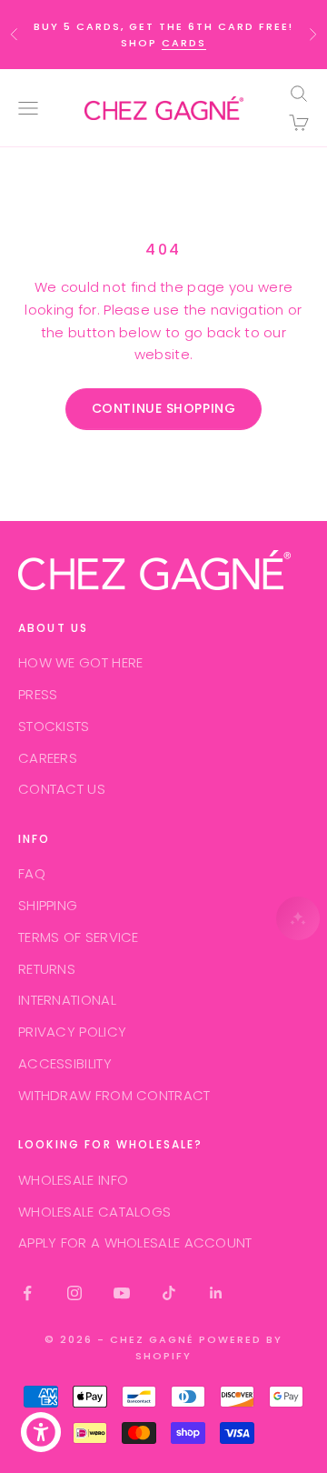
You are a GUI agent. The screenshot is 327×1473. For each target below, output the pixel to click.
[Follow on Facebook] (27, 1293)
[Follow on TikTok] (169, 1293)
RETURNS (46, 968)
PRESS (38, 694)
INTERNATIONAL (67, 999)
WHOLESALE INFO (73, 1179)
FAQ (31, 873)
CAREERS (47, 757)
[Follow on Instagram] (74, 1293)
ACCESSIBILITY (65, 1063)
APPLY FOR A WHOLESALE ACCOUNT (135, 1242)
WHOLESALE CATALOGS (94, 1211)
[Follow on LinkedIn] (216, 1293)
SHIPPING (47, 905)
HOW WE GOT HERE (81, 662)
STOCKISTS (54, 726)
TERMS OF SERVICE (78, 937)
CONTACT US (61, 788)
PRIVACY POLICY (72, 1031)
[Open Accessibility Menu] (41, 1432)
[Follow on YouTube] (122, 1293)
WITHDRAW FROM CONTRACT (114, 1095)
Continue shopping (164, 408)
